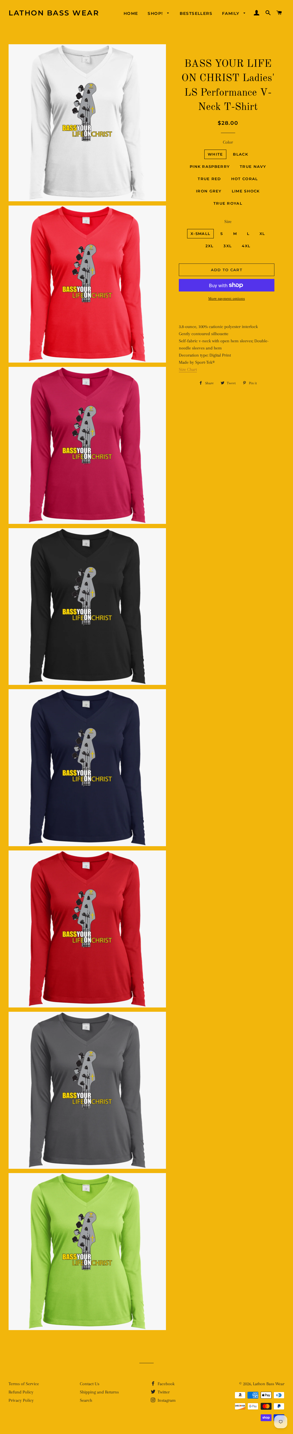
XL (262, 233)
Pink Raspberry (210, 166)
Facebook (166, 1383)
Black (240, 154)
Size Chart (188, 369)
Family (231, 13)
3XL (227, 246)
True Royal (227, 203)
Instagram (166, 1400)
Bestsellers (196, 13)
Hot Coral (244, 178)
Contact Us (89, 1383)
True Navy (253, 166)
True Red (209, 178)
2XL (209, 246)
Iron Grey (209, 191)
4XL (246, 246)
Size (227, 221)
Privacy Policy (21, 1400)
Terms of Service (24, 1383)
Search (86, 1400)
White (215, 154)
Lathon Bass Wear (54, 13)
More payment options (226, 298)
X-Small (200, 233)
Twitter (163, 1392)
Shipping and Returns (99, 1392)
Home (131, 13)
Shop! (156, 13)
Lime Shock (246, 191)
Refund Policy (21, 1392)
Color (228, 142)
